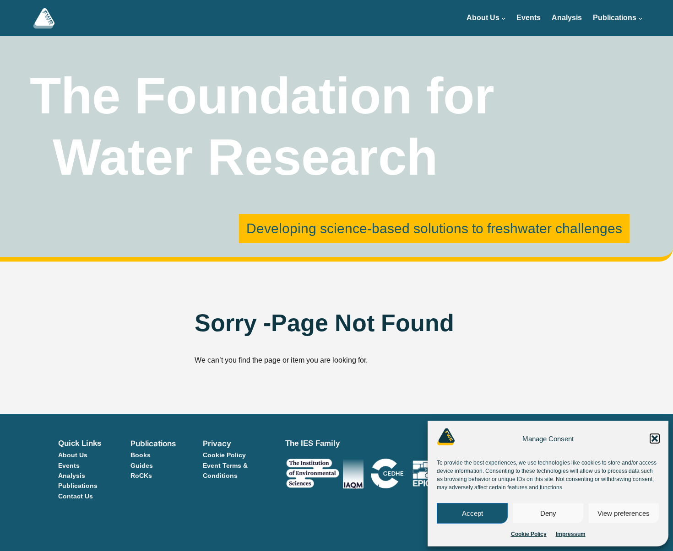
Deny (548, 513)
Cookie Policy (529, 534)
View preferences (623, 513)
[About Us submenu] (503, 18)
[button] (654, 438)
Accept (472, 513)
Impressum (571, 534)
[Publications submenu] (640, 18)
